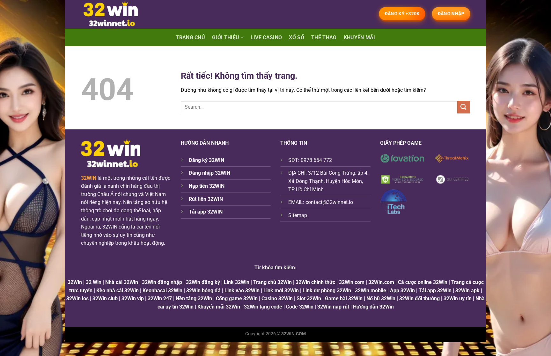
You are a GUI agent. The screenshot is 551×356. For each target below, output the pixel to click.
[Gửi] (463, 107)
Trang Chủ (190, 37)
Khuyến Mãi (359, 37)
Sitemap (297, 215)
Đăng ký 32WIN (206, 160)
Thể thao (324, 37)
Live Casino (266, 37)
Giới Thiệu (225, 37)
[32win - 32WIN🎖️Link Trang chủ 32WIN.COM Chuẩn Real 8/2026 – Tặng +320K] (116, 14)
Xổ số (296, 37)
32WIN (88, 178)
